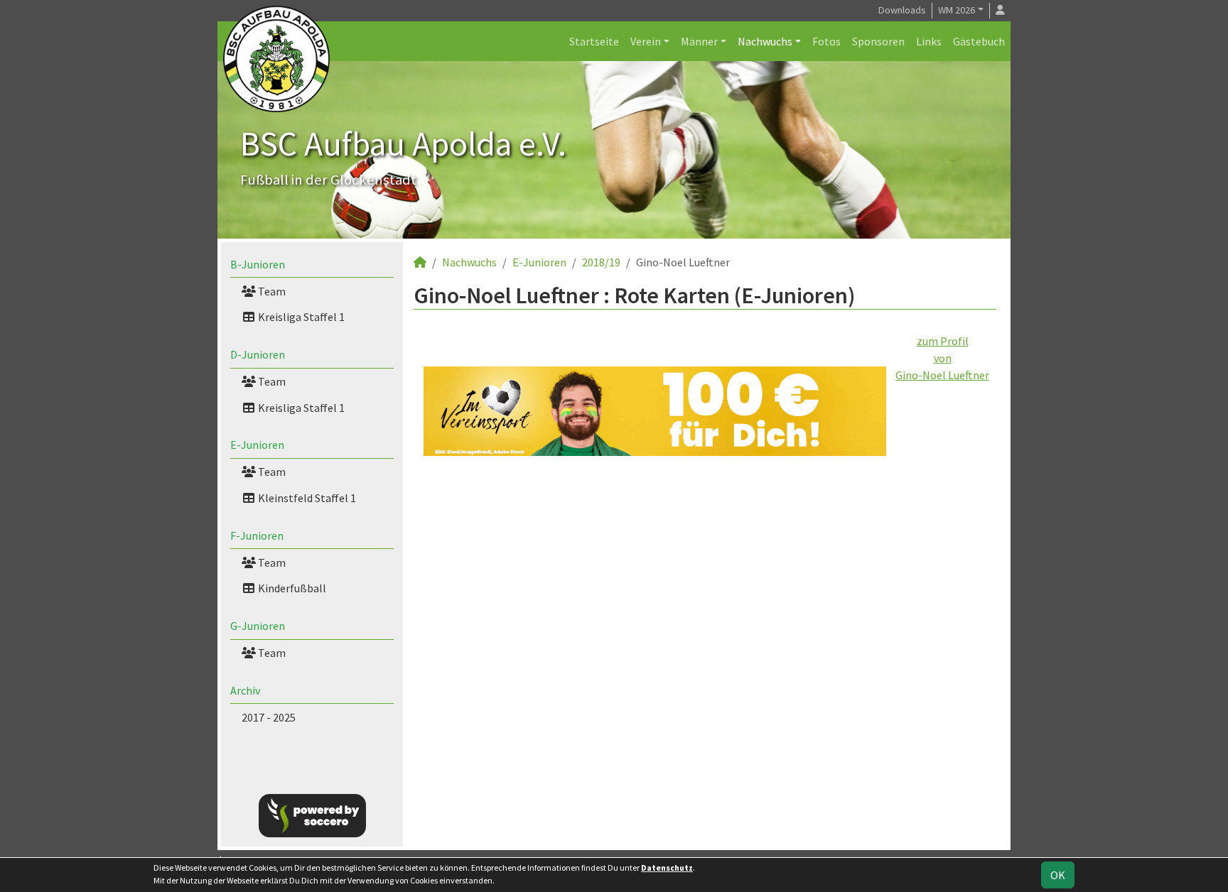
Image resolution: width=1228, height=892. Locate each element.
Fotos (826, 41)
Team (271, 291)
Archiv (245, 690)
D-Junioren (257, 354)
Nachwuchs (765, 41)
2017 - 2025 (269, 717)
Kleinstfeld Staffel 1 (306, 498)
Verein (645, 41)
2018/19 (601, 262)
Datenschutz (667, 867)
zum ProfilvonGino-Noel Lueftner (942, 358)
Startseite (594, 41)
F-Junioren (257, 535)
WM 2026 (956, 10)
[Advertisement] (705, 589)
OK (1057, 875)
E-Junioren (257, 444)
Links (929, 41)
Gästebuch (979, 41)
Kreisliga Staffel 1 (300, 317)
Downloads (902, 10)
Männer (699, 41)
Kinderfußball (291, 588)
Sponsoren (878, 41)
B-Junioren (257, 264)
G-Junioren (257, 626)
